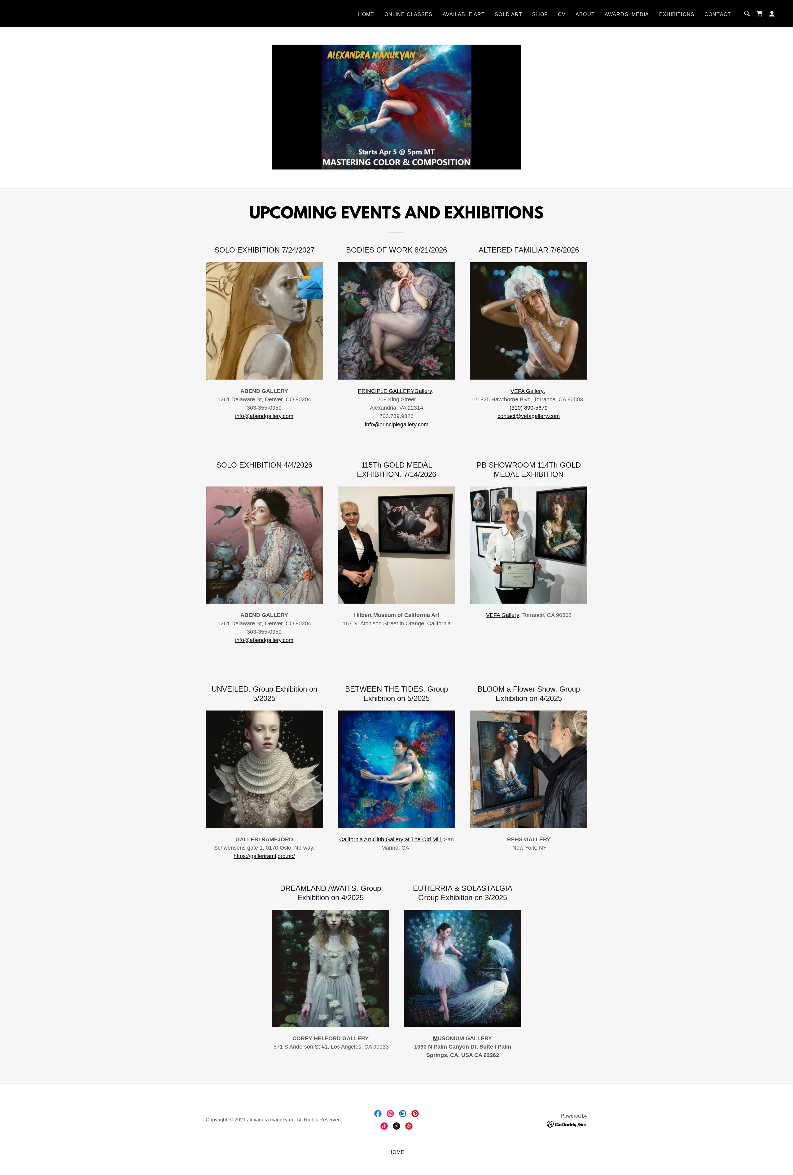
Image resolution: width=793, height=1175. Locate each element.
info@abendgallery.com (264, 416)
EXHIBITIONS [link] (677, 14)
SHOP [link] (540, 14)
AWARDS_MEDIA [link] (627, 14)
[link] (759, 13)
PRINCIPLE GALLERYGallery (395, 391)
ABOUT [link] (585, 14)
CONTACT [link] (717, 14)
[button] (772, 13)
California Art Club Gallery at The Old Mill (390, 839)
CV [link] (562, 14)
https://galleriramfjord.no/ (264, 856)
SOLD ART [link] (508, 14)
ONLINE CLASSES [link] (408, 14)
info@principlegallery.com (396, 424)
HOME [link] (366, 14)
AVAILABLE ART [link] (464, 14)
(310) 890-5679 (529, 408)
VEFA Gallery (527, 391)
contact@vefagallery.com (528, 416)
